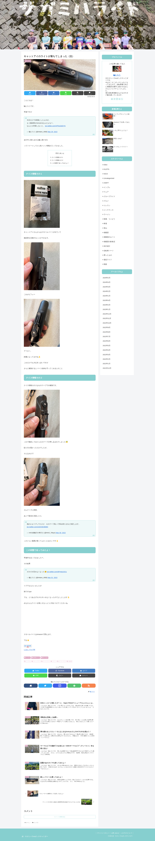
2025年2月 (106, 278)
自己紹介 (107, 246)
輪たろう (117, 75)
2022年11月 (107, 318)
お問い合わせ (115, 833)
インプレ (28, 657)
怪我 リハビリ (109, 219)
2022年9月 (106, 327)
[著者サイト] (31, 686)
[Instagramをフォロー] (60, 686)
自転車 (70, 661)
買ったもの (45, 657)
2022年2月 (106, 359)
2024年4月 (106, 282)
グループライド (109, 196)
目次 (57, 153)
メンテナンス (108, 210)
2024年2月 (106, 291)
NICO (106, 174)
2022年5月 (106, 345)
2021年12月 (107, 368)
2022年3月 (106, 355)
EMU (105, 165)
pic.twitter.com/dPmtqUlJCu (57, 572)
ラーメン (107, 214)
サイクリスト (46, 661)
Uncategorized (109, 178)
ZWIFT (106, 183)
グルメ (106, 201)
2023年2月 (106, 305)
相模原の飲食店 (109, 242)
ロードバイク (62, 661)
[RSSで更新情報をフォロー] (89, 686)
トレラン (107, 205)
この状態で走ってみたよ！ (60, 163)
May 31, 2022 (52, 577)
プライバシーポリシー (103, 833)
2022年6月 (106, 341)
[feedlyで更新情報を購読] (74, 686)
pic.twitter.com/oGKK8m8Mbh (37, 527)
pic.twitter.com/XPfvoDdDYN (55, 126)
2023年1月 (106, 309)
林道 (105, 223)
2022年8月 (106, 332)
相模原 (106, 232)
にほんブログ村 (29, 650)
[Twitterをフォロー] (45, 686)
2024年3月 (106, 287)
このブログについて (126, 833)
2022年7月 (106, 336)
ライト (54, 661)
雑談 (105, 264)
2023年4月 (106, 300)
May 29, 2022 (52, 132)
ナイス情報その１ (57, 157)
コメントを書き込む (59, 817)
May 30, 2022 (61, 533)
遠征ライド (108, 260)
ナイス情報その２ (57, 160)
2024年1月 (106, 296)
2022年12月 (107, 314)
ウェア (106, 192)
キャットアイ (36, 661)
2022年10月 (107, 323)
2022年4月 (106, 350)
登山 (105, 228)
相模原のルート (109, 237)
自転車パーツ (36, 657)
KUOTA (106, 169)
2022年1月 (106, 363)
